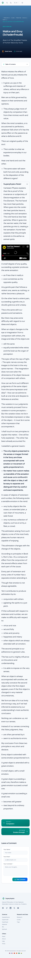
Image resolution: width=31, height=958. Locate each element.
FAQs (3, 943)
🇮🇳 (21, 953)
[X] (14, 908)
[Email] (18, 908)
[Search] (7, 2)
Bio (3, 927)
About (4, 939)
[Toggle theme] (10, 2)
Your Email (7, 856)
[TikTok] (7, 908)
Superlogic (5, 922)
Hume (12, 17)
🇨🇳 (14, 953)
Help (3, 941)
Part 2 (5, 19)
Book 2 (25, 17)
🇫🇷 (12, 953)
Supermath (5, 919)
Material (4, 924)
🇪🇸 (16, 953)
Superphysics (6, 917)
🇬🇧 (9, 953)
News (3, 936)
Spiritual (4, 929)
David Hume (8, 51)
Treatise (18, 17)
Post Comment (21, 879)
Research (7, 17)
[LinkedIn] (10, 908)
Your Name (7, 849)
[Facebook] (3, 908)
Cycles (19, 919)
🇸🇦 (19, 953)
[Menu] (22, 2)
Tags (18, 922)
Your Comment (8, 864)
